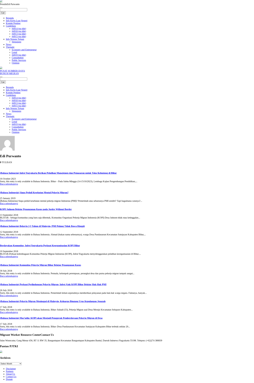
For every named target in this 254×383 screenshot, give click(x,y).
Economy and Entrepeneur (24, 49)
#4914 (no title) (19, 28)
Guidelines (11, 26)
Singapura (16, 42)
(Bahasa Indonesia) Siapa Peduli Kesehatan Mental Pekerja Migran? (34, 192)
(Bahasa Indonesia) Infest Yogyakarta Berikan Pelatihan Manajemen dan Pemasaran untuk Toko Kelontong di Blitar (58, 173)
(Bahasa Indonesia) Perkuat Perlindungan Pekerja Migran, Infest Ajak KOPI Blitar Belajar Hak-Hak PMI (53, 284)
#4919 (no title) (19, 55)
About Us (10, 374)
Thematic (10, 47)
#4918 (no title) (19, 31)
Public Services (19, 60)
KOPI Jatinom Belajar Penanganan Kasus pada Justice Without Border (36, 209)
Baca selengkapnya (9, 184)
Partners (9, 371)
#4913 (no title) (19, 34)
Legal (14, 52)
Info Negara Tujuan (15, 39)
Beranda (10, 18)
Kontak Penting (13, 23)
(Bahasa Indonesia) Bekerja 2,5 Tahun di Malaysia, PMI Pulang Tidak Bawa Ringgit (42, 226)
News (8, 44)
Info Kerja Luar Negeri (16, 20)
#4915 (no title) (19, 36)
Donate (9, 379)
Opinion (15, 63)
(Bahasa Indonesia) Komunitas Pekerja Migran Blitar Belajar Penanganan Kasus (40, 265)
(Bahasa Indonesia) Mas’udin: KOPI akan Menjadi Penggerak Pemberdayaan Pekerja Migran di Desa (51, 318)
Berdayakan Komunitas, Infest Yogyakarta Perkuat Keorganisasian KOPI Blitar (40, 245)
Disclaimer (11, 368)
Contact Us (11, 376)
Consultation (18, 57)
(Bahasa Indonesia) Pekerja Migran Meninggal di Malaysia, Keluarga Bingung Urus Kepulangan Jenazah (53, 301)
